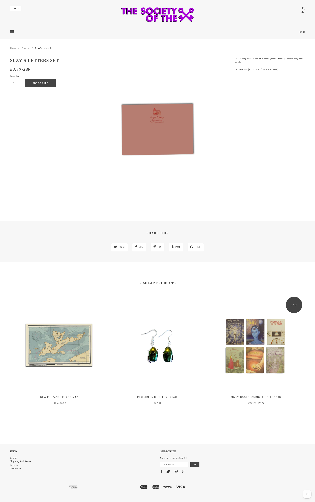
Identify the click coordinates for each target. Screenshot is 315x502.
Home (13, 48)
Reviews (14, 465)
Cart (302, 32)
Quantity (14, 76)
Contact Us (15, 468)
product (26, 48)
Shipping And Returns (21, 461)
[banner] (157, 14)
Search (13, 458)
